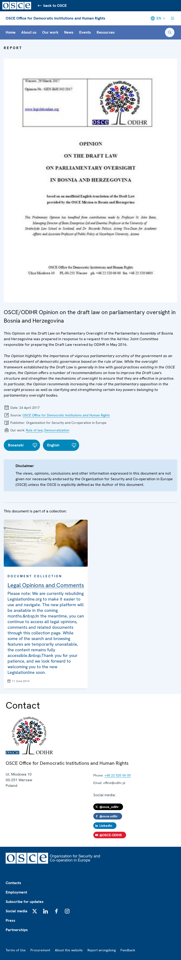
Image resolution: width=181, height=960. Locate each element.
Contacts (13, 882)
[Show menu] (172, 18)
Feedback (127, 950)
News (69, 32)
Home (11, 32)
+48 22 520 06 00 (117, 775)
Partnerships (17, 929)
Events (85, 32)
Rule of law (34, 430)
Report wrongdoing (101, 950)
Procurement (40, 950)
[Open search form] (169, 32)
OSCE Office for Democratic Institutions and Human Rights (55, 18)
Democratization (56, 430)
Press (10, 920)
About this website (69, 950)
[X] (34, 911)
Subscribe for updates (25, 901)
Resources (106, 32)
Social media (16, 911)
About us (29, 32)
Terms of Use (16, 950)
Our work (50, 32)
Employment (16, 892)
